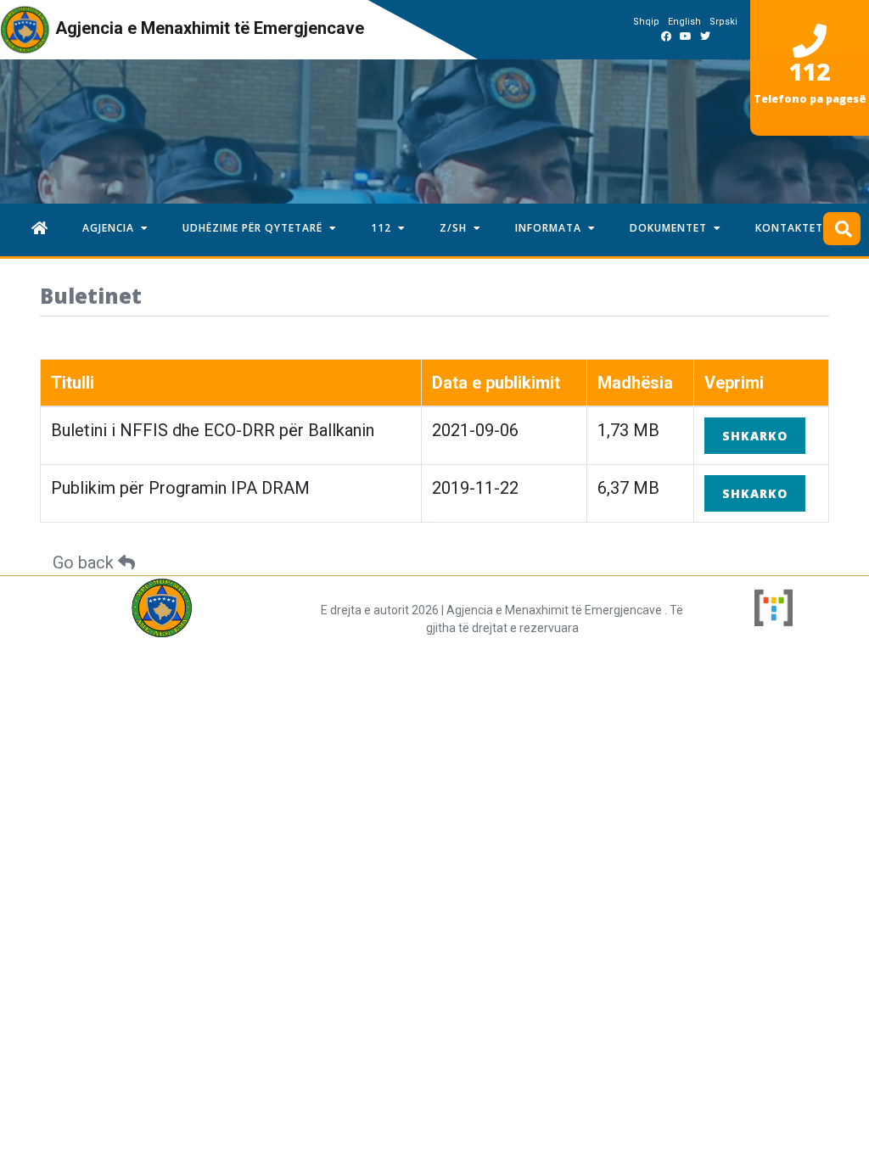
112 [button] (384, 228)
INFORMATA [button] (551, 228)
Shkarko (755, 436)
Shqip (646, 21)
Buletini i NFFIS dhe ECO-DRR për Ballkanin (212, 430)
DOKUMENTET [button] (672, 228)
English (684, 21)
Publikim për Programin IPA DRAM (180, 488)
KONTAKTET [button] (792, 228)
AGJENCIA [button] (111, 228)
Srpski (723, 21)
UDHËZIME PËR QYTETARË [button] (255, 228)
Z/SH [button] (457, 228)
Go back (85, 562)
